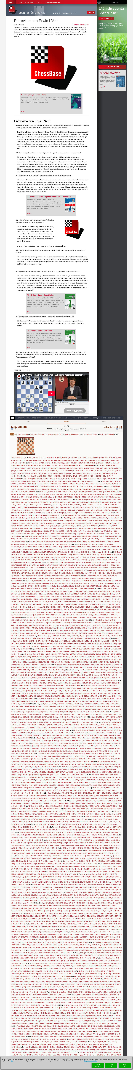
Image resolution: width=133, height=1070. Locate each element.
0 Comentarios (84, 24)
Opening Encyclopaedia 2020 (33, 95)
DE (69, 13)
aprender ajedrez (52, 2)
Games (104, 422)
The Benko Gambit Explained (39, 331)
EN (71, 13)
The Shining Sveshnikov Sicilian (41, 295)
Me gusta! (76, 24)
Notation (66, 422)
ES (73, 13)
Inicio (19, 2)
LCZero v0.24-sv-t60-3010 (113, 427)
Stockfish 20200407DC (19, 427)
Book (28, 422)
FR (75, 13)
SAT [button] (39, 2)
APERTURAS (29, 2)
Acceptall (124, 1065)
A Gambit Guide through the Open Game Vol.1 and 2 (49, 197)
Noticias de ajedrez (31, 12)
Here (12, 1061)
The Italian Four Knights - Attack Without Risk (110, 73)
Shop (11, 2)
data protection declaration (90, 1061)
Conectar (114, 2)
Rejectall (111, 1065)
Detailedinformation (97, 1065)
